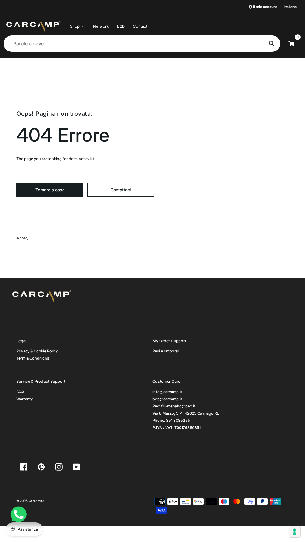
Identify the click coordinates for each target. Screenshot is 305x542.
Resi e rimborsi (165, 351)
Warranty (24, 399)
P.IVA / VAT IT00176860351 (176, 427)
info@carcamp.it (167, 392)
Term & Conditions (32, 358)
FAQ (20, 392)
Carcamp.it (36, 238)
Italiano (290, 6)
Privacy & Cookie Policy (37, 351)
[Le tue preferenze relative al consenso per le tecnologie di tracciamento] (294, 531)
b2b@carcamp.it (167, 399)
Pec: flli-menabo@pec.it (173, 406)
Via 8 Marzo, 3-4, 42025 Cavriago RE (185, 413)
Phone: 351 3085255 (171, 420)
